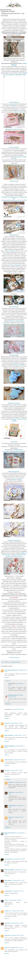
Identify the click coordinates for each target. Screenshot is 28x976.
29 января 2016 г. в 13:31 (17, 923)
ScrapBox (13, 626)
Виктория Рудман (9, 869)
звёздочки (15, 364)
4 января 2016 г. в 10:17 (20, 782)
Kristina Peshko (14, 235)
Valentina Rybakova (10, 746)
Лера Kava (7, 770)
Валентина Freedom (14, 403)
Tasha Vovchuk (9, 759)
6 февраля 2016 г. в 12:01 (16, 947)
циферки (22, 364)
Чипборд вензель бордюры (18, 451)
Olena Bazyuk (12, 805)
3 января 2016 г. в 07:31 (17, 709)
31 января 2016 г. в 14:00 (17, 935)
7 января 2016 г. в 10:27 (18, 880)
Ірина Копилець (9, 735)
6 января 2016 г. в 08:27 (19, 859)
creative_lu (7, 910)
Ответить (7, 677)
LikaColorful (8, 891)
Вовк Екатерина (12, 695)
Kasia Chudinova (14, 102)
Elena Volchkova (14, 147)
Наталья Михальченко (14, 540)
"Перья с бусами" (10, 251)
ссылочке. (15, 597)
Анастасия (7, 935)
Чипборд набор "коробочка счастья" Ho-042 (14, 200)
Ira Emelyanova (9, 859)
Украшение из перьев (11, 129)
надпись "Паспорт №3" (20, 112)
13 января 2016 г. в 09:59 (14, 900)
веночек (13, 479)
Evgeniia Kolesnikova (10, 832)
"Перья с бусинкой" (15, 265)
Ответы (8, 680)
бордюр (19, 479)
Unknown (7, 723)
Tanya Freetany (14, 181)
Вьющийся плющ (20, 74)
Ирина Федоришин (14, 471)
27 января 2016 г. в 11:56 (17, 910)
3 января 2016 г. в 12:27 (20, 735)
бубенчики (18, 554)
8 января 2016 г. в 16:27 (18, 891)
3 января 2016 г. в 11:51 (16, 723)
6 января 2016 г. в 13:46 (21, 869)
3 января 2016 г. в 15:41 (17, 770)
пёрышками (13, 105)
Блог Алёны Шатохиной (11, 670)
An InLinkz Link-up (14, 657)
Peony (6, 900)
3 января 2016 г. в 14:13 (19, 759)
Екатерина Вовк (14, 355)
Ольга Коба (14, 441)
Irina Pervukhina (14, 306)
